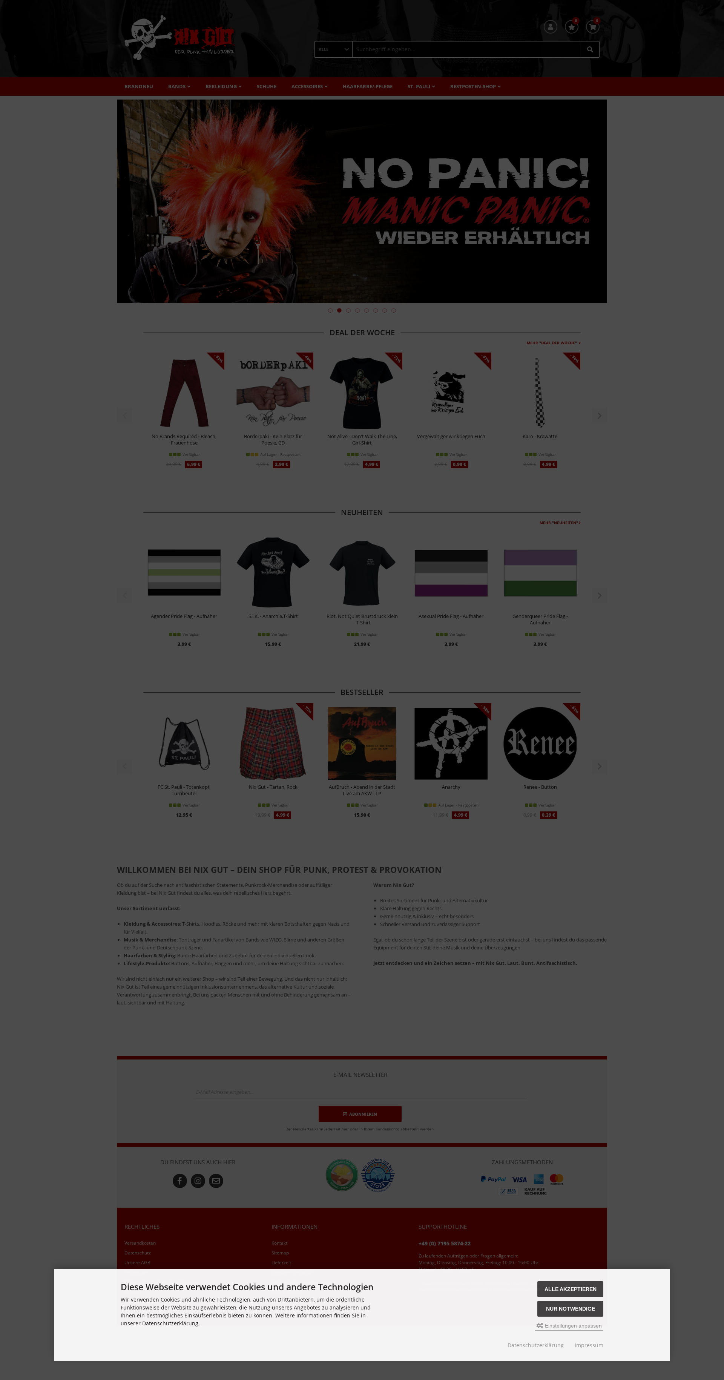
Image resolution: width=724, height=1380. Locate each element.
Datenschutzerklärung (536, 1345)
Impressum (589, 1345)
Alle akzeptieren (571, 1289)
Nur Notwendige (570, 1309)
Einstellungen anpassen (572, 1326)
